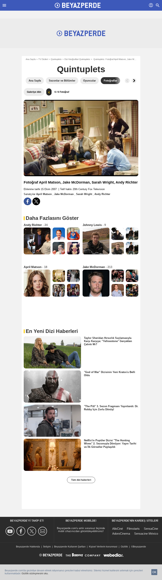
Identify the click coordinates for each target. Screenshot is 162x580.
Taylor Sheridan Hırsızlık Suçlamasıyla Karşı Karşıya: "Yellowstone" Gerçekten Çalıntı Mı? (108, 341)
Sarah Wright (84, 194)
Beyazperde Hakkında (28, 546)
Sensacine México (146, 533)
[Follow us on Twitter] (32, 531)
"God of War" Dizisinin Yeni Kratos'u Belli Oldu (109, 373)
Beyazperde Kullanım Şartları (70, 546)
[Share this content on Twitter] (36, 201)
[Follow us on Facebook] (21, 531)
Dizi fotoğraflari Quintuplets (77, 59)
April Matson (44, 194)
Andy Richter (102, 194)
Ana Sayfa (31, 59)
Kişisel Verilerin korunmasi (103, 546)
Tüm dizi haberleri (81, 480)
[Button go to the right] (134, 80)
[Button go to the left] (127, 80)
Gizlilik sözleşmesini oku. (35, 573)
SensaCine (151, 528)
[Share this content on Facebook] (27, 201)
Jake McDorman (64, 194)
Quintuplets (56, 59)
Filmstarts (133, 528)
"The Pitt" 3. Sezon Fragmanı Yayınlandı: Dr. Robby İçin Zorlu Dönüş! (111, 408)
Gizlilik (124, 546)
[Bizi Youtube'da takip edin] (11, 531)
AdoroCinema (121, 533)
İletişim (47, 546)
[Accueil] (78, 5)
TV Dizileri (43, 59)
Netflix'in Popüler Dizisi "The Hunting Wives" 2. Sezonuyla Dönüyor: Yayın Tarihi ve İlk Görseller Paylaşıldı (110, 443)
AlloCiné (117, 528)
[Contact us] (43, 531)
